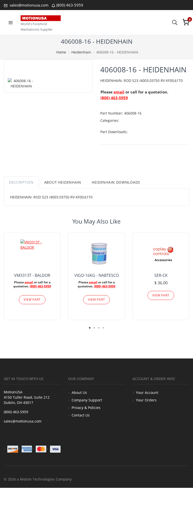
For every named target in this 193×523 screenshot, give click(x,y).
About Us (79, 392)
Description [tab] (21, 182)
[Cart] (185, 22)
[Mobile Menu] (11, 22)
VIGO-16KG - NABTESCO (96, 275)
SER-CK (161, 275)
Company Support (87, 400)
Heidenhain (81, 52)
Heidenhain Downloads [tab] (116, 182)
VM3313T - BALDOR (32, 275)
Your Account (147, 392)
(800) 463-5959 (69, 5)
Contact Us (81, 415)
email (119, 91)
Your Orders (146, 400)
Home (61, 52)
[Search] (174, 22)
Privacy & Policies (86, 407)
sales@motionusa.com (29, 5)
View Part (32, 299)
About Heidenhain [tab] (62, 182)
